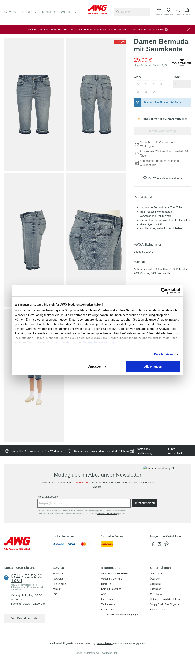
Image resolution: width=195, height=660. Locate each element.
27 (137, 83)
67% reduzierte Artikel (124, 29)
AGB (103, 594)
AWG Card (58, 578)
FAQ (55, 594)
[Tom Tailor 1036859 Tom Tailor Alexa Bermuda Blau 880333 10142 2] (96, 104)
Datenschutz (107, 609)
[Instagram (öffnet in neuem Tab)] (160, 545)
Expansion (155, 589)
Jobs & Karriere (158, 573)
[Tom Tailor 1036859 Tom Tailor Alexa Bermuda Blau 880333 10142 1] (34, 104)
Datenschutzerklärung (98, 342)
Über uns (155, 578)
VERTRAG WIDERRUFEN (115, 573)
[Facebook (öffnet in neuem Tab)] (153, 545)
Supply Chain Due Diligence (165, 604)
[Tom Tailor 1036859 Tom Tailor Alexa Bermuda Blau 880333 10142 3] (34, 240)
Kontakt (56, 589)
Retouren (106, 584)
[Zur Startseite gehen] (97, 9)
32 (145, 92)
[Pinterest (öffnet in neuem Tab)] (167, 545)
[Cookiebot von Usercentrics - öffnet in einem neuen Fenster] (163, 291)
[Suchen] (117, 12)
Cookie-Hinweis (58, 342)
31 (137, 92)
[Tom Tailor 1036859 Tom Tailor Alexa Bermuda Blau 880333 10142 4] (96, 240)
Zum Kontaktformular (24, 618)
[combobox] (135, 12)
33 (153, 92)
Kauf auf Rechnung (111, 589)
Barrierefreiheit (157, 609)
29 (153, 83)
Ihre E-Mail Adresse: (48, 496)
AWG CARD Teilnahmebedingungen (120, 614)
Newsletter (58, 573)
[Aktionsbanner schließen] (188, 29)
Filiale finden (59, 584)
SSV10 (160, 29)
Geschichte (156, 584)
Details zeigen (163, 354)
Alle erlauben (153, 366)
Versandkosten (104, 643)
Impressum (107, 599)
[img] (120, 42)
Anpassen (94, 366)
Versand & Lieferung (111, 578)
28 (145, 83)
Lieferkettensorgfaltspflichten (165, 599)
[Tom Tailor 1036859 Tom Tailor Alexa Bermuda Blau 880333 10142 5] (34, 375)
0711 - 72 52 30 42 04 (26, 578)
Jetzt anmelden (144, 503)
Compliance (156, 594)
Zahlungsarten (108, 604)
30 (161, 83)
